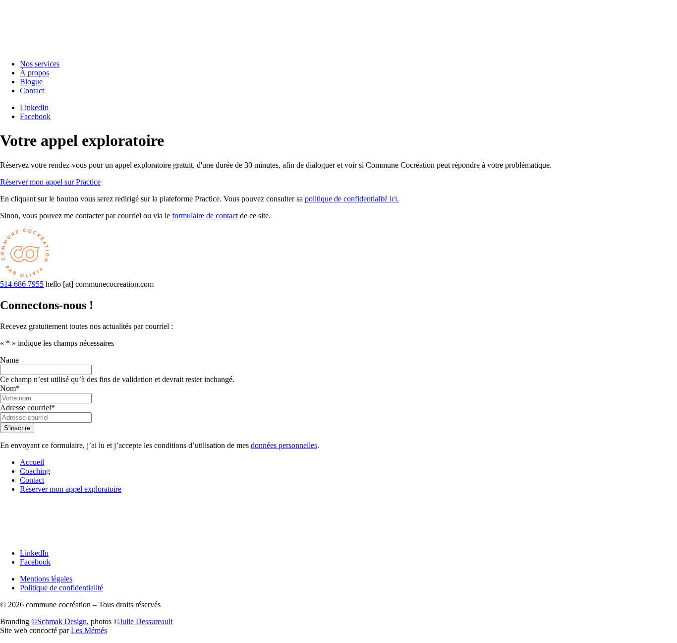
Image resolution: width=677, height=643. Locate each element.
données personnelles (284, 445)
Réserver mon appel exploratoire (70, 489)
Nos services (39, 64)
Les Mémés (89, 630)
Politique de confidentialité (61, 587)
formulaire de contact (205, 215)
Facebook (35, 116)
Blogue (31, 81)
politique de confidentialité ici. (352, 198)
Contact (32, 90)
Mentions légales (46, 579)
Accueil (32, 462)
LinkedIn (34, 107)
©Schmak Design (59, 621)
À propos (34, 72)
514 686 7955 (22, 284)
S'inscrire (17, 428)
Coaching (35, 471)
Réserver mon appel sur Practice (50, 182)
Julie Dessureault (145, 621)
